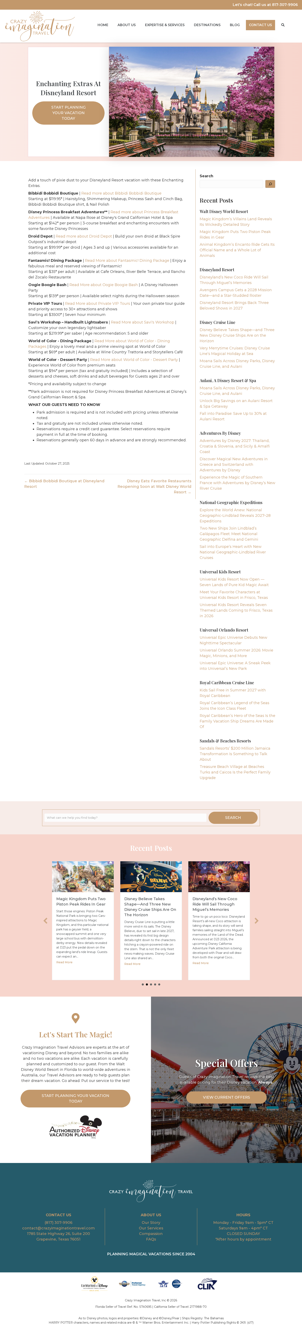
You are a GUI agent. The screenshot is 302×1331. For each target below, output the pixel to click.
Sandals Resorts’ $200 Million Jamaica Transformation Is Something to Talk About (235, 754)
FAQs (151, 1239)
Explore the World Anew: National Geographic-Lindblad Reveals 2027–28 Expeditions (235, 515)
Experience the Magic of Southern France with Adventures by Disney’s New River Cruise (237, 483)
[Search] (270, 184)
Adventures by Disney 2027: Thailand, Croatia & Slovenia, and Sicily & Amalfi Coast (235, 446)
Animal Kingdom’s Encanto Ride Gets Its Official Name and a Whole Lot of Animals (237, 250)
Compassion (151, 1233)
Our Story (151, 1222)
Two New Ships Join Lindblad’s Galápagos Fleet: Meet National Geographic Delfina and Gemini (229, 534)
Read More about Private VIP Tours (97, 303)
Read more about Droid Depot (84, 236)
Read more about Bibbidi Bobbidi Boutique (121, 193)
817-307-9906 (285, 4)
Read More (66, 964)
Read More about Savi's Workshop (142, 322)
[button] (283, 25)
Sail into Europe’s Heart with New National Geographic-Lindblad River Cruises (233, 552)
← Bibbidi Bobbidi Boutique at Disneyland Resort (64, 484)
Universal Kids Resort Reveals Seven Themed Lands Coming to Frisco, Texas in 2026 (236, 610)
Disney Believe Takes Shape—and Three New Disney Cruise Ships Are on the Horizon (237, 335)
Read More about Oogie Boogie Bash (103, 285)
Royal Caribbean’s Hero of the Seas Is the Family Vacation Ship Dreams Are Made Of (237, 721)
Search (206, 176)
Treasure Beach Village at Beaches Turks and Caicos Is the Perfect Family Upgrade (235, 772)
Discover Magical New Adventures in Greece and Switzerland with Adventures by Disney (234, 464)
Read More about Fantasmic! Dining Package (127, 260)
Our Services (151, 1228)
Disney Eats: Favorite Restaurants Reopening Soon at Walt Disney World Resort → (154, 486)
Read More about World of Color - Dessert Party (134, 359)
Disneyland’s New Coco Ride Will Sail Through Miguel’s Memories (148, 904)
